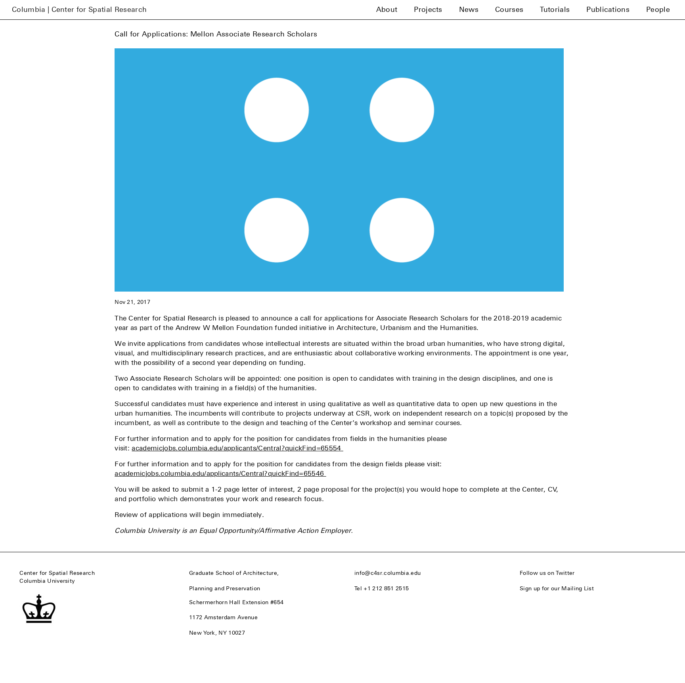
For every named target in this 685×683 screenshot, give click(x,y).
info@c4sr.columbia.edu (387, 573)
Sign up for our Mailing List (557, 588)
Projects (428, 9)
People (658, 9)
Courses (509, 9)
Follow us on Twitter (547, 573)
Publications (608, 9)
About (387, 9)
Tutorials (555, 9)
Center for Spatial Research (57, 573)
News (468, 9)
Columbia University (47, 581)
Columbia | (79, 9)
